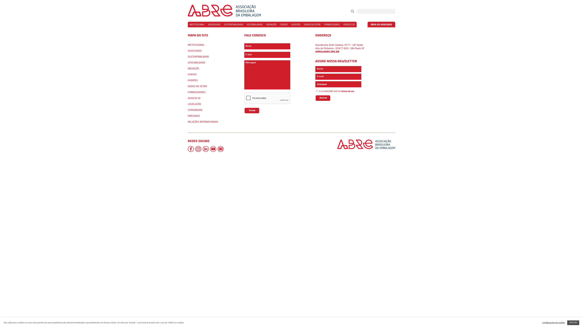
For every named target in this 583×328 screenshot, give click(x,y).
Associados (214, 24)
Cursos (284, 24)
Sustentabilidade (233, 24)
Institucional (197, 24)
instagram (198, 149)
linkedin (206, 149)
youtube (213, 149)
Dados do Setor (312, 24)
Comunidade (195, 109)
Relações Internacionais (203, 121)
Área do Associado (381, 24)
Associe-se (349, 24)
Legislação (194, 103)
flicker (221, 149)
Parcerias (194, 115)
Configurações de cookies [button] (553, 323)
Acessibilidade (255, 24)
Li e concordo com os (336, 91)
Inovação (271, 24)
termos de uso (347, 91)
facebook (191, 149)
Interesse (322, 84)
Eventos (295, 24)
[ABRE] (233, 11)
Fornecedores (332, 24)
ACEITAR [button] (573, 322)
